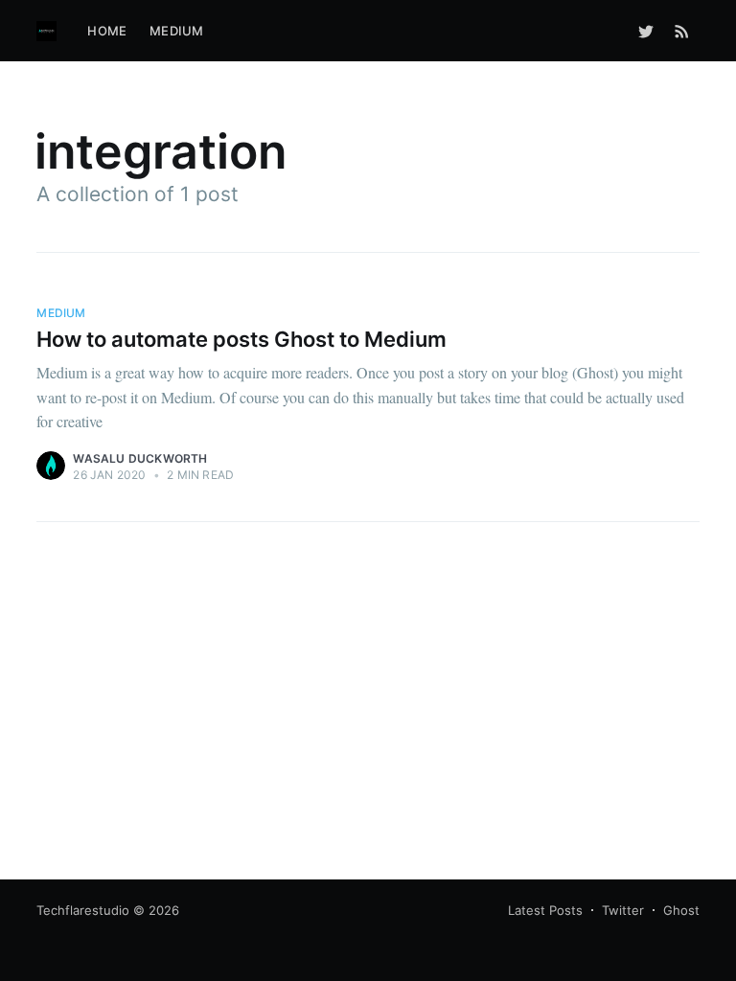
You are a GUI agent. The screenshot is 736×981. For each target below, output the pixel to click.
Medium (176, 30)
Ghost (681, 910)
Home (106, 30)
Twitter (623, 910)
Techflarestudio (82, 910)
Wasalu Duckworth (140, 458)
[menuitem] (107, 31)
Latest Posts (545, 910)
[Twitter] (646, 31)
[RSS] (682, 31)
